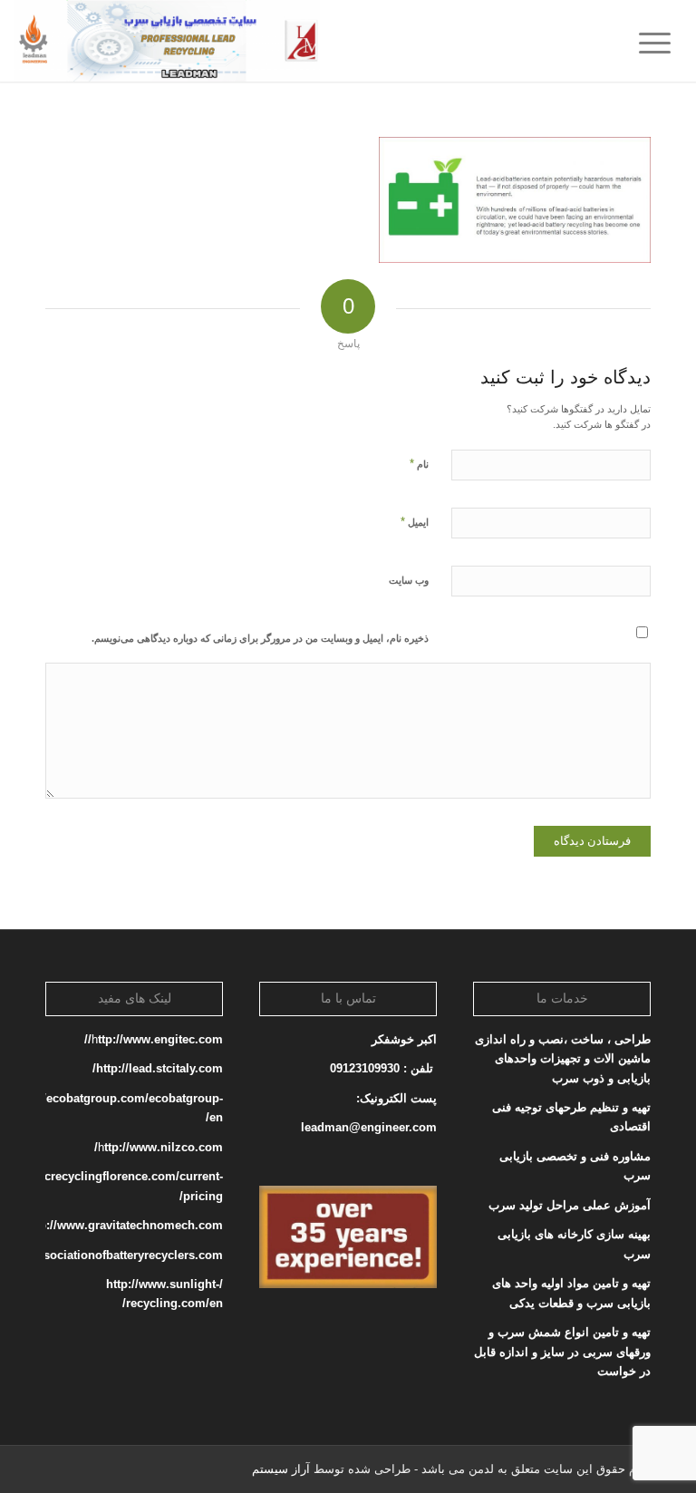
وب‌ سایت (409, 580)
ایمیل (415, 521)
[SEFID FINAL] (166, 41)
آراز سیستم (281, 1469)
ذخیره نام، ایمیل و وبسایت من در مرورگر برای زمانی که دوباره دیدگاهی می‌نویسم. (260, 638)
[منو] (660, 41)
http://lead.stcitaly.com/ (157, 1068)
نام (419, 463)
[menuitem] (660, 41)
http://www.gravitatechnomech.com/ (122, 1225)
